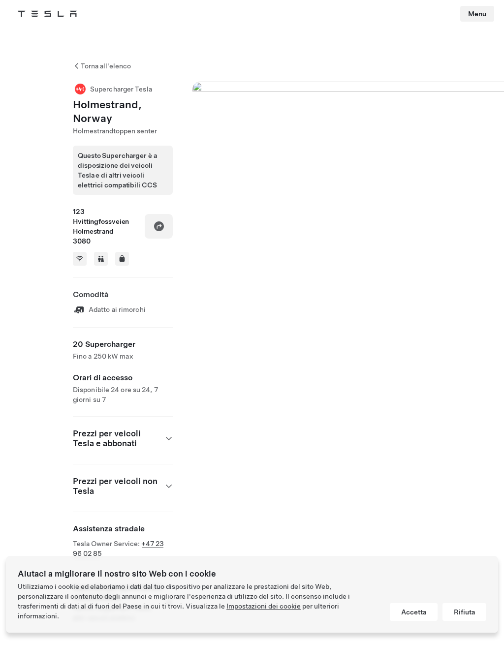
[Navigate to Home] (47, 14)
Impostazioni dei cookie (263, 606)
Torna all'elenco (106, 66)
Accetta (413, 612)
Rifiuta (464, 612)
